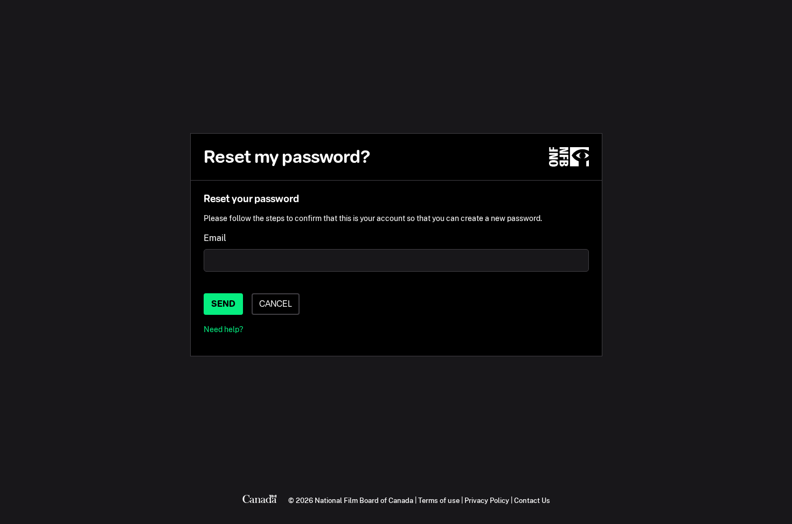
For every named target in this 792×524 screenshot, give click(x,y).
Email (215, 238)
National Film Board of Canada (364, 500)
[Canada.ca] (259, 500)
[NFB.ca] (569, 157)
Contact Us (532, 500)
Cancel (275, 304)
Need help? (223, 329)
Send (223, 304)
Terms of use (439, 500)
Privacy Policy (486, 500)
